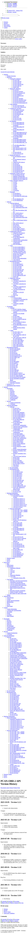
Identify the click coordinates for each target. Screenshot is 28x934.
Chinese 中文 (19, 10)
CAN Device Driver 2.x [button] (19, 503)
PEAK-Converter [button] (17, 255)
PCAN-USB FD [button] (17, 81)
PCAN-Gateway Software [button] (19, 538)
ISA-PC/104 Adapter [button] (15, 349)
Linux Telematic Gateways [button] (16, 180)
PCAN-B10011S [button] (14, 350)
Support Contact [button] (11, 558)
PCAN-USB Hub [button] (14, 370)
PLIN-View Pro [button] (17, 227)
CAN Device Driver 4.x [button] (19, 500)
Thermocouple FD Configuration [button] (17, 242)
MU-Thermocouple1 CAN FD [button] (17, 753)
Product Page (16, 787)
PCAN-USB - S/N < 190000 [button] (20, 511)
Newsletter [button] (9, 612)
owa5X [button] (15, 184)
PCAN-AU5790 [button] (17, 118)
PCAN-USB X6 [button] (17, 85)
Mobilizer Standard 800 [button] (19, 176)
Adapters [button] (12, 308)
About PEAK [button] (7, 26)
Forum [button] (8, 559)
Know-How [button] (7, 24)
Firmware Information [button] (15, 508)
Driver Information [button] (14, 494)
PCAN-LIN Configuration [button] (19, 425)
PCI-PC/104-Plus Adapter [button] (19, 309)
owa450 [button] (15, 186)
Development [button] (13, 395)
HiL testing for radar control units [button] (18, 593)
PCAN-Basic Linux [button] (18, 472)
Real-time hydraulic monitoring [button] (17, 590)
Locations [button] (9, 614)
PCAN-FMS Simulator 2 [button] (19, 230)
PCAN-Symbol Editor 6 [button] (19, 248)
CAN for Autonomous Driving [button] (17, 583)
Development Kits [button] (14, 469)
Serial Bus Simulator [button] (15, 382)
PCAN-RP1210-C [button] (17, 476)
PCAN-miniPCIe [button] (17, 94)
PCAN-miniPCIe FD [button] (18, 95)
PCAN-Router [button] (16, 165)
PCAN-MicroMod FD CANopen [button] (18, 750)
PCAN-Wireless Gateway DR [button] (17, 374)
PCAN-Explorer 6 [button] (17, 214)
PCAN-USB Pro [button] (14, 371)
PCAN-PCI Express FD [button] (19, 93)
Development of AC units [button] (16, 586)
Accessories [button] (16, 190)
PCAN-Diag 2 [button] (16, 193)
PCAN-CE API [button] (17, 491)
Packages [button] (12, 391)
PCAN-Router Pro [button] (17, 169)
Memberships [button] (10, 602)
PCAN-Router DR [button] (17, 168)
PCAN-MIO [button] (16, 146)
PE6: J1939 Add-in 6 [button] (18, 223)
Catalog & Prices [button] (14, 397)
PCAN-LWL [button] (16, 115)
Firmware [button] (12, 394)
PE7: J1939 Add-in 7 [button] (18, 213)
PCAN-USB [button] (16, 80)
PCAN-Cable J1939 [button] (18, 341)
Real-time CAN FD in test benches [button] (18, 580)
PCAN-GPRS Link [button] (15, 357)
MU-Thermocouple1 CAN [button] (19, 148)
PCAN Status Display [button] (18, 439)
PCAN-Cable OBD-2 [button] (18, 340)
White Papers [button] (10, 565)
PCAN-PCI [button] (16, 90)
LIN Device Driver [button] (17, 507)
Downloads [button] (10, 388)
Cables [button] (11, 330)
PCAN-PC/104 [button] (14, 365)
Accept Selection (10, 72)
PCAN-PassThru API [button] (18, 269)
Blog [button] (8, 563)
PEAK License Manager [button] (19, 443)
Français (14, 6)
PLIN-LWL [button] (16, 117)
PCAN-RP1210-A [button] (17, 474)
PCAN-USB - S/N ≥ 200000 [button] (20, 510)
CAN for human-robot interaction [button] (18, 585)
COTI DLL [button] (16, 466)
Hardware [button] (9, 77)
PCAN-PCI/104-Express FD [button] (20, 102)
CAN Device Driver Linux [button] (19, 505)
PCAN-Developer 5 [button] (18, 264)
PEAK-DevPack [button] (17, 556)
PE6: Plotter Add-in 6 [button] (18, 216)
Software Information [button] (12, 405)
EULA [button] (8, 561)
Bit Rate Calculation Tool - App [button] (18, 678)
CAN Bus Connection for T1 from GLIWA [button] (19, 287)
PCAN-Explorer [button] (14, 467)
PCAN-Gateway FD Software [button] (17, 757)
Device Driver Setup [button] (18, 442)
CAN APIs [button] (12, 576)
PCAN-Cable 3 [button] (17, 333)
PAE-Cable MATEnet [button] (18, 346)
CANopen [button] (12, 296)
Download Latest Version (7, 787)
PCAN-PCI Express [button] (18, 91)
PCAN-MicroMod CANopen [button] (17, 526)
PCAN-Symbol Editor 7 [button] (19, 250)
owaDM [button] (15, 189)
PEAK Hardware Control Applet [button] (18, 672)
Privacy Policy (7, 912)
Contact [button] (6, 27)
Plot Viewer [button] (16, 224)
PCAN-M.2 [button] (16, 97)
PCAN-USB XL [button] (17, 83)
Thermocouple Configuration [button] (20, 240)
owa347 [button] (15, 182)
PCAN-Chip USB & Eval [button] (19, 107)
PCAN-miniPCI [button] (14, 363)
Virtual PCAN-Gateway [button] (19, 162)
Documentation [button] (14, 398)
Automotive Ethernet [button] (15, 568)
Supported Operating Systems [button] (17, 719)
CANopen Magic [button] (17, 298)
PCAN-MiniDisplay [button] (18, 200)
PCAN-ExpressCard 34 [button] (16, 356)
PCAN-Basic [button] (16, 262)
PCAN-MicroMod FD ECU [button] (20, 132)
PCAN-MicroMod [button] (14, 361)
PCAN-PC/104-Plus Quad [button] (19, 100)
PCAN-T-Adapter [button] (17, 317)
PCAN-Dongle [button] (13, 353)
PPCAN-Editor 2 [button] (17, 244)
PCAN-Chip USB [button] (17, 522)
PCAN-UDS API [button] (17, 272)
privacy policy (18, 38)
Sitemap (6, 909)
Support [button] (6, 23)
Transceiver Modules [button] (15, 575)
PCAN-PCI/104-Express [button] (19, 101)
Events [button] (8, 604)
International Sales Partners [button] (13, 385)
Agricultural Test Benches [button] (16, 582)
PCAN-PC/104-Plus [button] (18, 98)
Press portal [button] (10, 606)
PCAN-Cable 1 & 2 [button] (18, 332)
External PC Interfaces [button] (15, 78)
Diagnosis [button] (12, 192)
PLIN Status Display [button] (18, 440)
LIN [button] (11, 573)
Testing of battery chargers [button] (16, 592)
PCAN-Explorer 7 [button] (17, 204)
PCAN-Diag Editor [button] (18, 433)
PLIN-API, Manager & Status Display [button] (18, 488)
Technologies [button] (10, 566)
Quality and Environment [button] (13, 600)
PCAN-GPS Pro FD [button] (18, 153)
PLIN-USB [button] (16, 87)
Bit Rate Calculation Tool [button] (19, 251)
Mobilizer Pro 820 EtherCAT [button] (20, 177)
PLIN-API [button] (15, 276)
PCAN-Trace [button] (13, 368)
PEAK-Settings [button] (17, 445)
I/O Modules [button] (13, 121)
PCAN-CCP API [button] (17, 266)
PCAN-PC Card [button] (14, 364)
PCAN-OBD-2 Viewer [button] (18, 228)
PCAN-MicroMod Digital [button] (19, 141)
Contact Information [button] (12, 609)
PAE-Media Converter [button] (18, 110)
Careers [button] (9, 599)
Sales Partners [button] (10, 616)
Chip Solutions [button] (13, 104)
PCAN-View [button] (16, 225)
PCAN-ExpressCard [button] (15, 354)
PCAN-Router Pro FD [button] (18, 170)
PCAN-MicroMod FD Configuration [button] (18, 237)
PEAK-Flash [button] (16, 257)
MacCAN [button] (15, 295)
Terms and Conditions (9, 913)
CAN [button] (11, 569)
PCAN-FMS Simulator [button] (18, 412)
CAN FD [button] (12, 571)
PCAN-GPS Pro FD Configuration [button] (18, 431)
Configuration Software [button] (16, 231)
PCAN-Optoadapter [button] (18, 111)
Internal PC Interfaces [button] (15, 88)
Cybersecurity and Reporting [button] (14, 610)
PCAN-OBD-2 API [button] (18, 274)
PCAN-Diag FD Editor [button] (19, 435)
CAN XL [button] (12, 572)
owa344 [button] (15, 183)
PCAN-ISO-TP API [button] (18, 271)
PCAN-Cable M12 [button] (17, 343)
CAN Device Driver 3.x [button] (19, 501)
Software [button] (9, 201)
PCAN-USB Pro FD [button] (18, 84)
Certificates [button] (12, 399)
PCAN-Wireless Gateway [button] (16, 373)
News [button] (8, 603)
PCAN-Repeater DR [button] (18, 114)
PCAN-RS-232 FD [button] (18, 172)
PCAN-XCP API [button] (17, 268)
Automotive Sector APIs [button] (19, 578)
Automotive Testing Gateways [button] (17, 173)
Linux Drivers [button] (16, 259)
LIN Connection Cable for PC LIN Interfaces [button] (19, 338)
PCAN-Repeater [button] (17, 112)
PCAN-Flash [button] (16, 459)
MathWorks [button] (16, 279)
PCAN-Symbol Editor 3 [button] (19, 247)
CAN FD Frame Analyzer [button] (19, 252)
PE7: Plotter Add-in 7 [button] (18, 206)
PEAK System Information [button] (19, 258)
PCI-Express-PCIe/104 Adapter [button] (17, 377)
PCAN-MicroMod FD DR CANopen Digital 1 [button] (19, 134)
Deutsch (14, 5)
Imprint (5, 910)
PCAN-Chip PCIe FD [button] (18, 105)
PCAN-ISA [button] (13, 360)
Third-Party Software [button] (15, 278)
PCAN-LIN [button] (16, 163)
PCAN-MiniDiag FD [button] (18, 199)
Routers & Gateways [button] (15, 155)
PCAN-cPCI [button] (13, 351)
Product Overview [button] (11, 76)
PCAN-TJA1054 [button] (17, 119)
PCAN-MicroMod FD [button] (18, 122)
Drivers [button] (12, 390)
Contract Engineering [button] (15, 402)
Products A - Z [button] (10, 384)
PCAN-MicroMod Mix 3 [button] (19, 145)
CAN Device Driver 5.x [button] (19, 498)
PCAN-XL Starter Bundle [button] (16, 375)
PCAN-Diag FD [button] (17, 194)
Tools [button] (11, 245)
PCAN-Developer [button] (17, 473)
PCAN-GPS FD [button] (17, 152)
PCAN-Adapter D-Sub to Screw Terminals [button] (19, 322)
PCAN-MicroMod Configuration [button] (17, 235)
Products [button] (6, 22)
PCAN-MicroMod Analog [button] (19, 139)
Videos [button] (8, 595)
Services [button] (9, 401)
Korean (14, 12)
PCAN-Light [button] (16, 490)
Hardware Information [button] (12, 493)
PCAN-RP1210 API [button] (18, 265)
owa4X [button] (15, 187)
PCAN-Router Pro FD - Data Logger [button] (19, 547)
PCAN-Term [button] (16, 316)
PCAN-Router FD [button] (17, 166)
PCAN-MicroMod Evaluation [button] (17, 137)
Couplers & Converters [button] (15, 108)
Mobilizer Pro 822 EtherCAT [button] (20, 179)
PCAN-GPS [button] (13, 358)
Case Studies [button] (10, 579)
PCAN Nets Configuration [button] (19, 438)
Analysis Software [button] (14, 203)
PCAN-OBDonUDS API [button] (19, 275)
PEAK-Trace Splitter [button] (18, 254)
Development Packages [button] (15, 261)
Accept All (3, 72)
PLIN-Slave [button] (13, 381)
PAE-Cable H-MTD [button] (18, 344)
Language (14, 2)
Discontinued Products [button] (12, 347)
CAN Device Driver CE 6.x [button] (20, 504)
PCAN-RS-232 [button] (14, 367)
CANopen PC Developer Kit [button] (20, 299)
